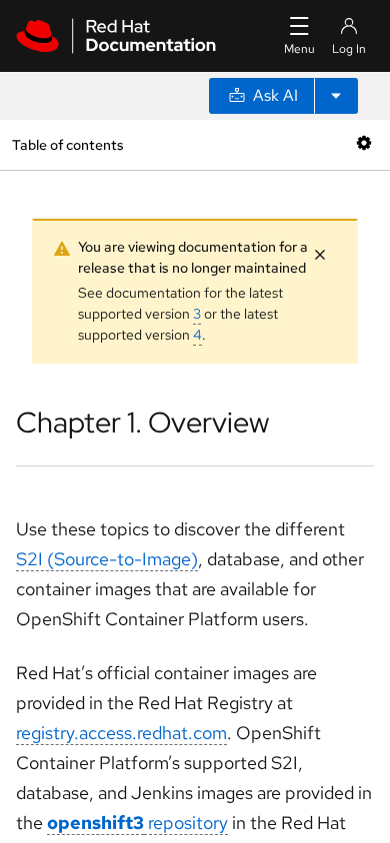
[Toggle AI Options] (336, 96)
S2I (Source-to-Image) (107, 558)
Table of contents (67, 144)
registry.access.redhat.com (121, 732)
